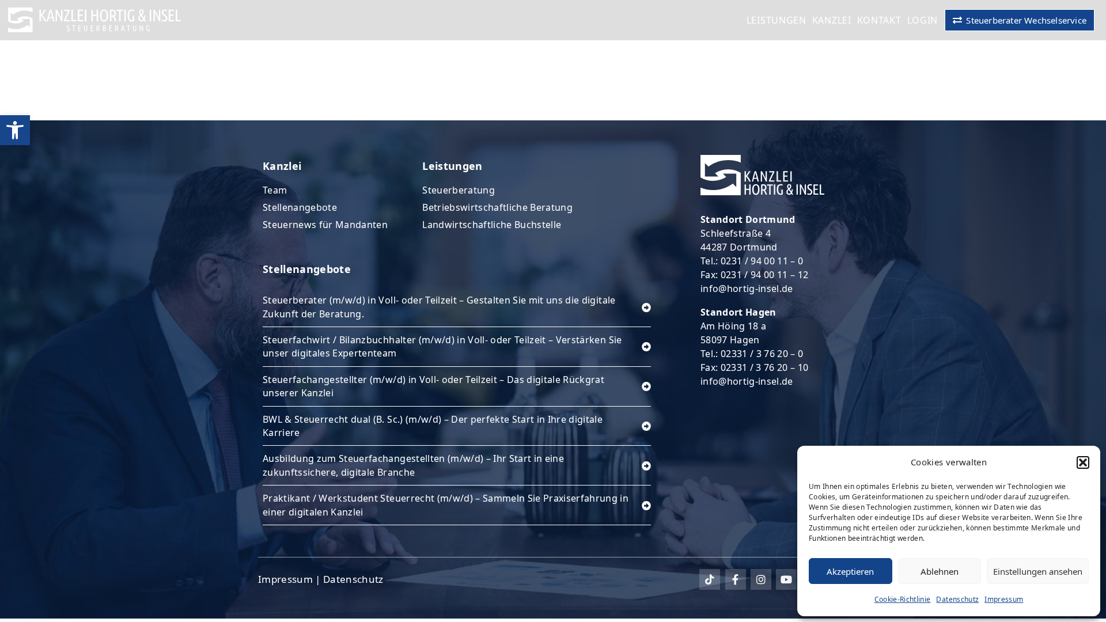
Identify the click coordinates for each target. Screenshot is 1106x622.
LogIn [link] (922, 20)
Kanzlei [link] (831, 20)
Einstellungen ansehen (1037, 571)
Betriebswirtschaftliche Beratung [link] (497, 207)
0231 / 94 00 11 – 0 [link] (762, 261)
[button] (1083, 462)
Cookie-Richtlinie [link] (902, 599)
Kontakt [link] (879, 20)
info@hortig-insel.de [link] (746, 288)
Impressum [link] (1003, 599)
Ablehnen (940, 571)
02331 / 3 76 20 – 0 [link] (762, 353)
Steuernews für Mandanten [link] (325, 224)
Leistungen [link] (776, 20)
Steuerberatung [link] (458, 190)
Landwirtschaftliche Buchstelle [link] (491, 224)
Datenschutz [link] (957, 599)
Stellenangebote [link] (300, 207)
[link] (15, 130)
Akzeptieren (850, 571)
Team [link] (275, 190)
